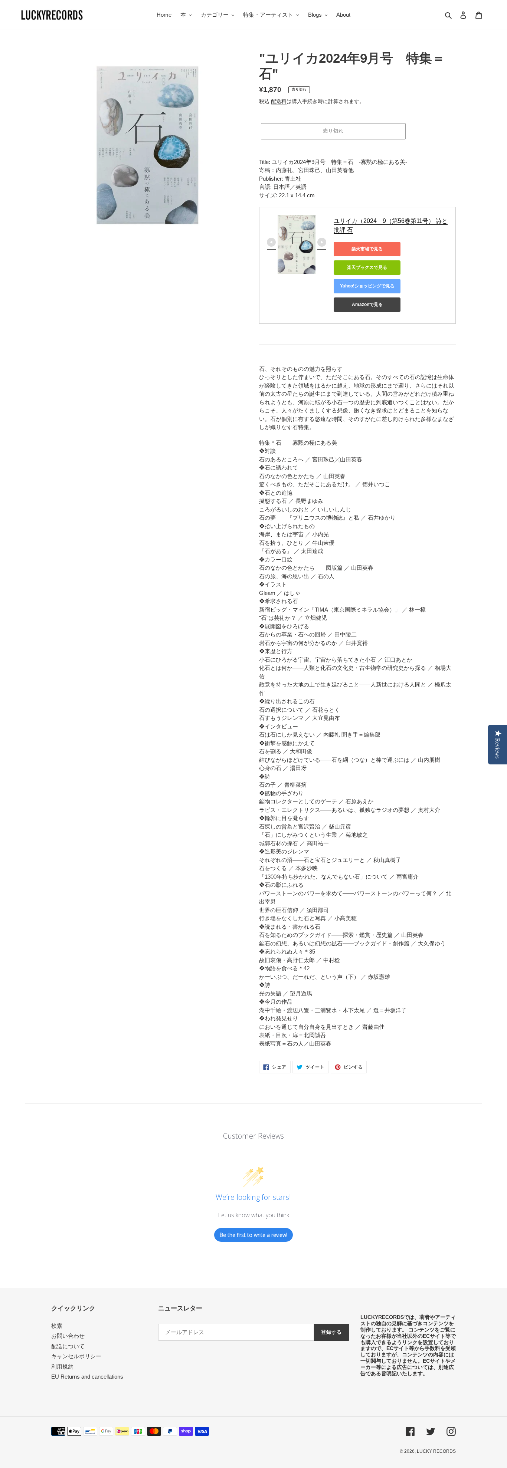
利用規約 (62, 1366)
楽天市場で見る (367, 248)
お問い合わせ (68, 1336)
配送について (68, 1346)
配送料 (279, 101)
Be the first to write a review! (253, 1234)
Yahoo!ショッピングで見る (367, 286)
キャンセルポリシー (76, 1356)
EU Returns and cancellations (87, 1376)
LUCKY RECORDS (436, 1451)
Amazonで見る (367, 304)
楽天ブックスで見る (367, 267)
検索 (56, 1326)
